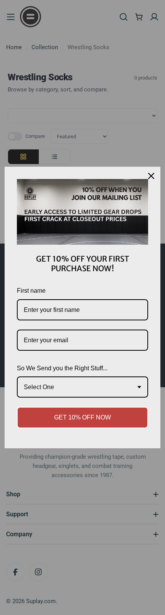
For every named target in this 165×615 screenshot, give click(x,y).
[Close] (151, 176)
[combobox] (82, 387)
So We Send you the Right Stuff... (62, 368)
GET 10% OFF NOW (82, 417)
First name (31, 290)
